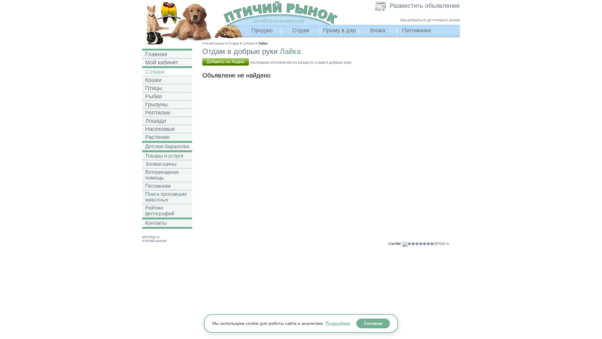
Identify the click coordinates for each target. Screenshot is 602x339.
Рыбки (153, 96)
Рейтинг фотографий (159, 210)
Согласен (373, 323)
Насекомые (160, 129)
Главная (156, 54)
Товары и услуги (164, 156)
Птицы (153, 88)
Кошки (153, 80)
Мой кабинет (161, 62)
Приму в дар (339, 30)
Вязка (377, 30)
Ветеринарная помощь (162, 175)
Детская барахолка (167, 146)
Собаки (154, 72)
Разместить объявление (425, 5)
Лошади (155, 121)
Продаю (262, 30)
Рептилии (157, 113)
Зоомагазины (161, 164)
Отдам (300, 30)
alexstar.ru (151, 237)
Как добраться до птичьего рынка (430, 20)
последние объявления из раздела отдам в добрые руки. (300, 62)
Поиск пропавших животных (166, 196)
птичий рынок (154, 241)
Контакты (156, 223)
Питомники (416, 30)
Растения (157, 137)
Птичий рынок (213, 43)
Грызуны (156, 104)
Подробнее (337, 323)
